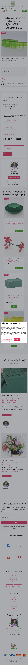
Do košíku (20, 231)
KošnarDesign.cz (15, 660)
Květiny (14, 597)
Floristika (14, 603)
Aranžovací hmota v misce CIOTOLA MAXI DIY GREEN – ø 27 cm (14, 223)
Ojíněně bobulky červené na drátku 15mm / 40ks (14, 261)
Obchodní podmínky (14, 579)
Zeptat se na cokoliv (14, 177)
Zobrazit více (14, 61)
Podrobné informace (17, 334)
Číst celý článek (7, 415)
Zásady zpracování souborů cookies (14, 586)
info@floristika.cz (15, 184)
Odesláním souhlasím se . (15, 527)
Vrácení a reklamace (14, 582)
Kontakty (14, 575)
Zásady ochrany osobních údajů (14, 584)
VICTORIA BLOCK (14, 297)
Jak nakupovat (8, 148)
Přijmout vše (16, 339)
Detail (14, 306)
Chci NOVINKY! (14, 522)
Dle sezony (14, 606)
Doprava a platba (14, 577)
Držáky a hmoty (14, 599)
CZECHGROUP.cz (14, 661)
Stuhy (14, 601)
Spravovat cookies (6, 341)
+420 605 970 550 (14, 181)
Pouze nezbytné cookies (7, 339)
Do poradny (7, 154)
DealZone (14, 608)
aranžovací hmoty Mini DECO (10, 471)
